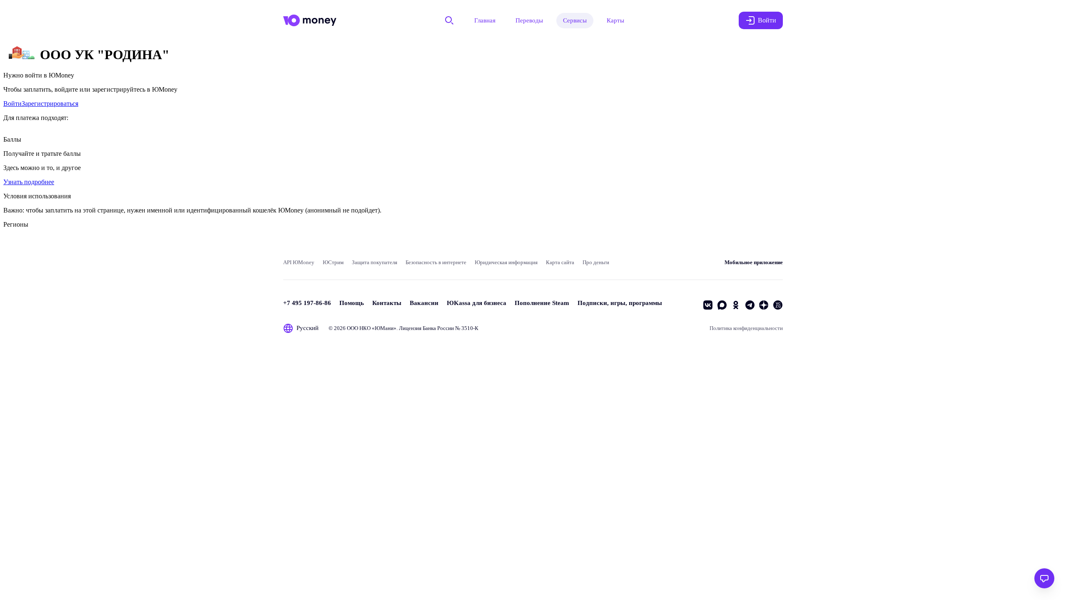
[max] (722, 305)
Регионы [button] (15, 224)
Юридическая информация (506, 262)
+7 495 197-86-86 (307, 303)
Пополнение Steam (542, 303)
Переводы (529, 20)
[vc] (778, 305)
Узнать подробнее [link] (28, 181)
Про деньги (596, 262)
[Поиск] (449, 20)
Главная (485, 20)
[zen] (764, 305)
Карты (615, 20)
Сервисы (575, 20)
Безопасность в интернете (436, 262)
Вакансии (424, 303)
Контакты (386, 303)
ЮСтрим (333, 262)
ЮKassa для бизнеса (476, 303)
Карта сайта (560, 262)
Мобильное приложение (754, 262)
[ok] (736, 305)
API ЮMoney (298, 262)
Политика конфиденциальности (746, 328)
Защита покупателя (374, 262)
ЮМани (384, 328)
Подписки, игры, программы (620, 303)
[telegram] (750, 305)
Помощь (351, 303)
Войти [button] (767, 20)
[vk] (708, 305)
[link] (12, 103)
